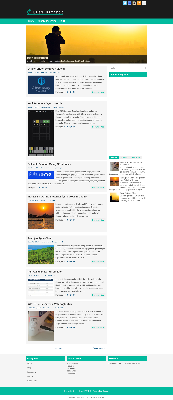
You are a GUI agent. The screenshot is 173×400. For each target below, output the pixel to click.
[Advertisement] (128, 116)
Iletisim (62, 21)
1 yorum (52, 200)
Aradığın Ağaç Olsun (40, 238)
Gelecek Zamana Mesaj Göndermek (49, 164)
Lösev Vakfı (71, 373)
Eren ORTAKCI (85, 391)
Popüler (114, 157)
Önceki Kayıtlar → (100, 348)
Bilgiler (43, 200)
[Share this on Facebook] (65, 92)
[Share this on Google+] (70, 92)
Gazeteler (71, 368)
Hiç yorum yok (55, 72)
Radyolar (70, 366)
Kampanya (45, 242)
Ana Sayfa (31, 21)
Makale (44, 72)
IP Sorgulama (72, 363)
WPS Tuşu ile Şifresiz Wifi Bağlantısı (50, 304)
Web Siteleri (45, 107)
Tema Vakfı (71, 371)
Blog (29, 368)
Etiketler (124, 157)
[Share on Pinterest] (73, 92)
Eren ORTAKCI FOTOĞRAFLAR (47, 21)
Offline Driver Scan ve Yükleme (46, 68)
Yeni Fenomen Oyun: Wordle (45, 103)
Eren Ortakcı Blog (128, 193)
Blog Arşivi (136, 157)
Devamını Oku (98, 92)
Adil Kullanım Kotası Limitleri (45, 271)
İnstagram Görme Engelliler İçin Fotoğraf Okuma (57, 196)
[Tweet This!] (67, 92)
